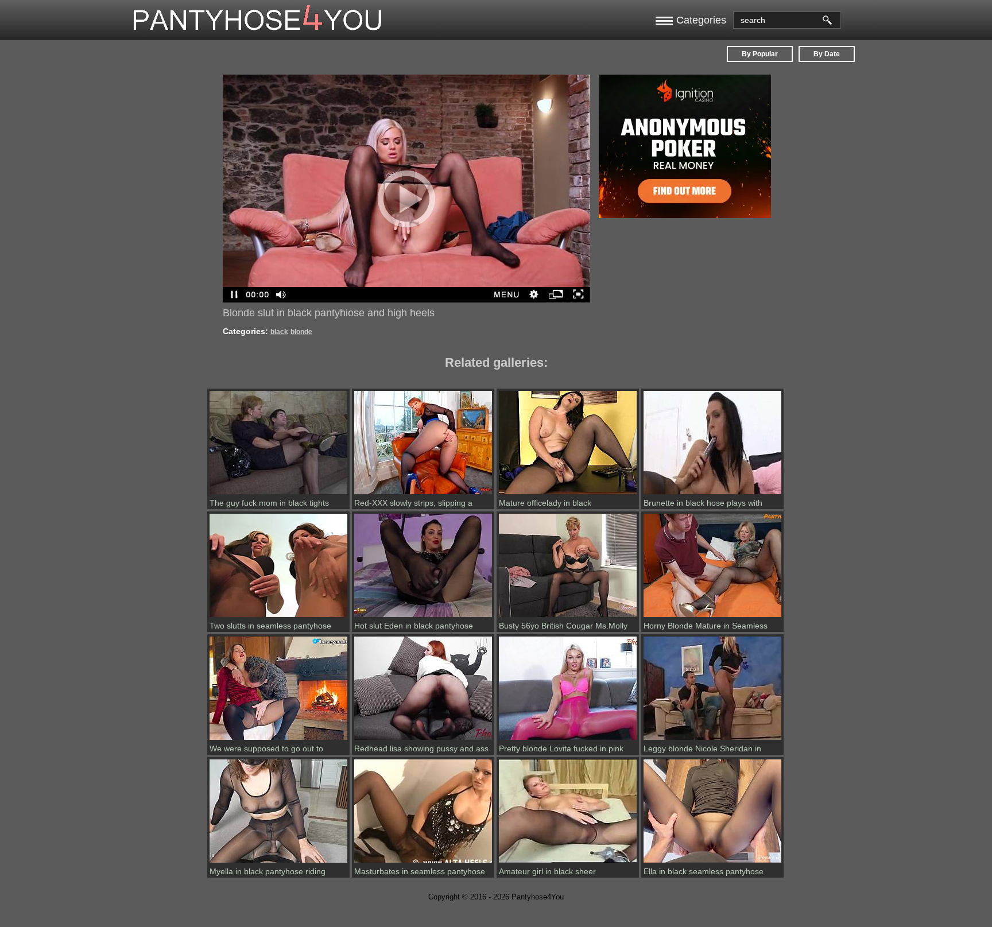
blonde (301, 332)
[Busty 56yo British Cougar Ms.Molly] (568, 617)
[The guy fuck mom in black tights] (278, 494)
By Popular (760, 54)
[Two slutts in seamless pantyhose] (278, 617)
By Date (826, 54)
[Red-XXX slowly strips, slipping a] (423, 494)
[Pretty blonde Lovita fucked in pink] (568, 740)
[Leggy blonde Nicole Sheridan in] (712, 740)
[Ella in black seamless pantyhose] (712, 863)
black (279, 332)
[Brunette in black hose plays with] (712, 494)
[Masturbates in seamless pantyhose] (423, 863)
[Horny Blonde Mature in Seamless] (712, 617)
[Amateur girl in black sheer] (568, 863)
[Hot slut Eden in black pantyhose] (423, 617)
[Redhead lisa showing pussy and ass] (423, 740)
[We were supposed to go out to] (278, 740)
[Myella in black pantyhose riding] (278, 863)
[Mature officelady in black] (568, 494)
